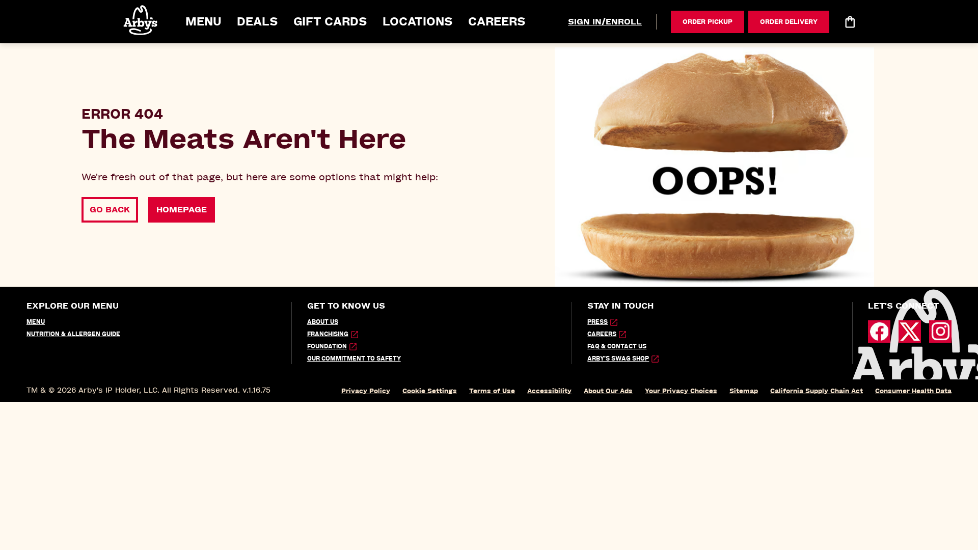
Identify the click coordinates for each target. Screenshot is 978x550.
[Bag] (850, 22)
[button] (141, 20)
